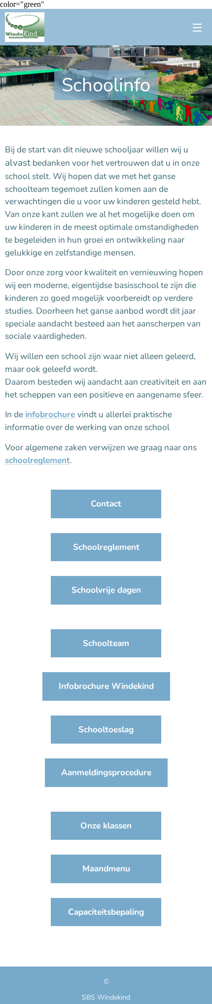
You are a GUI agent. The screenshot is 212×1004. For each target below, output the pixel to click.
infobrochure (50, 414)
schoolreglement (37, 460)
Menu (197, 27)
